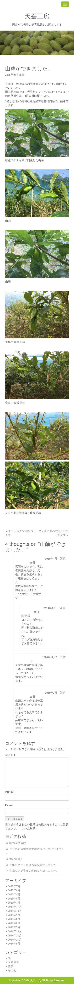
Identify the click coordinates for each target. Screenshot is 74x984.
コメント (10, 755)
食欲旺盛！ (16, 859)
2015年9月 (14, 915)
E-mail (9, 805)
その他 (12, 970)
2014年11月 (15, 935)
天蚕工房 (37, 16)
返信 (63, 558)
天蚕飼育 (13, 962)
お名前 (9, 792)
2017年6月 (14, 890)
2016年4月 (14, 902)
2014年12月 (15, 931)
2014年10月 (15, 939)
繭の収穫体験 (17, 843)
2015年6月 (14, 923)
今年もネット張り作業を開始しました (32, 865)
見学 (10, 966)
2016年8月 (14, 898)
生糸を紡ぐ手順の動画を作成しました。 (34, 870)
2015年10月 (15, 911)
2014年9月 (14, 943)
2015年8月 (14, 919)
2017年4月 (14, 894)
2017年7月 (14, 886)
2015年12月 (15, 906)
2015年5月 (14, 927)
